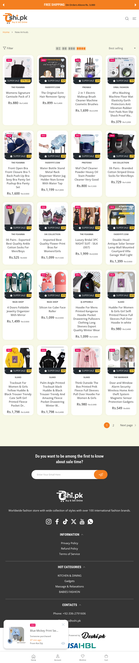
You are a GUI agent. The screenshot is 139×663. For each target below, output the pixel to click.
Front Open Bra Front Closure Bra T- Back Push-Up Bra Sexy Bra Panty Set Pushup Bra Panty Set (18, 177)
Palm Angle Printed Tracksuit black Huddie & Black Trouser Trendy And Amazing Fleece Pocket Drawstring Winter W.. (52, 394)
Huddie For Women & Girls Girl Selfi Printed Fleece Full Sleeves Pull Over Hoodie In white (121, 315)
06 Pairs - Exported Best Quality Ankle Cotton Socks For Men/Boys (18, 245)
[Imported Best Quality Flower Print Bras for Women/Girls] (52, 217)
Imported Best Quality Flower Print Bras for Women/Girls (52, 245)
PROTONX (87, 162)
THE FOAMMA (18, 87)
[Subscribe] (101, 474)
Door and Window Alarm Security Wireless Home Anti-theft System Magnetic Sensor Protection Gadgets (121, 392)
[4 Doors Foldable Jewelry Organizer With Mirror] (18, 285)
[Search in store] (127, 18)
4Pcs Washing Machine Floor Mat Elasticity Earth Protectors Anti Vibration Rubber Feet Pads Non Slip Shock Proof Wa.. (121, 104)
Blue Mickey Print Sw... (44, 630)
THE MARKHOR (121, 377)
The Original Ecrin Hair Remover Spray (52, 94)
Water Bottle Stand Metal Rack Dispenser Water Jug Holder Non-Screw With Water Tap (52, 175)
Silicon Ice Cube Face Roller (52, 309)
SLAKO (121, 302)
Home (6, 32)
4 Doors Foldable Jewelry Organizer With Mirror (18, 311)
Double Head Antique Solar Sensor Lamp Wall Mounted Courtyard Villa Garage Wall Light (121, 247)
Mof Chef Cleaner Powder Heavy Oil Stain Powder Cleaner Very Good (87, 173)
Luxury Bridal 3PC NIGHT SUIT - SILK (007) (86, 243)
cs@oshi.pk (74, 620)
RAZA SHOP (18, 302)
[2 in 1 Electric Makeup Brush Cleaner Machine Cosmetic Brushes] (86, 70)
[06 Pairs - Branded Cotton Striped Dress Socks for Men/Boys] (121, 145)
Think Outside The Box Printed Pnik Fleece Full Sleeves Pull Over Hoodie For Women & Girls (86, 390)
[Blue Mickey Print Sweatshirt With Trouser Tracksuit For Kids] (16, 634)
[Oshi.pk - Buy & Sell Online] (15, 18)
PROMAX (86, 87)
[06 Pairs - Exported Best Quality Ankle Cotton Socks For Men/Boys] (18, 217)
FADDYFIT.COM (52, 87)
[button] (3, 4)
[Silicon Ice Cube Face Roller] (52, 285)
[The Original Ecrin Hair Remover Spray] (52, 70)
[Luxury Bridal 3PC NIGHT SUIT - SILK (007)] (86, 217)
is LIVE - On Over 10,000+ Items (78, 4)
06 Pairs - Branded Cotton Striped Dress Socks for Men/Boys (121, 171)
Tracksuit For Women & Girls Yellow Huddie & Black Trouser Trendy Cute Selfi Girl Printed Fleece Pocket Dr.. (18, 394)
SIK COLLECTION (121, 162)
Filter (10, 48)
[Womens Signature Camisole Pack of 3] (18, 70)
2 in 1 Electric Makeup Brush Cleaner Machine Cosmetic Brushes (86, 98)
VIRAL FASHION (121, 87)
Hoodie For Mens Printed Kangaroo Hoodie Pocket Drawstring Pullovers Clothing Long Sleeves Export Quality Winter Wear (86, 319)
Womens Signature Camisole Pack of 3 (18, 94)
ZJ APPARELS (87, 302)
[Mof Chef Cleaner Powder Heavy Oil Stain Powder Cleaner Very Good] (86, 145)
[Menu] (134, 18)
